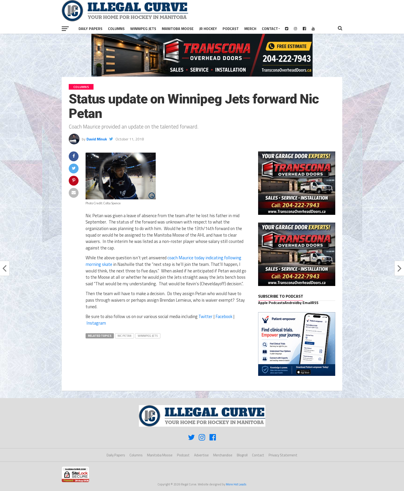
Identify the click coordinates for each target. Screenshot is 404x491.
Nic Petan (124, 335)
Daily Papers (90, 28)
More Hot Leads (236, 484)
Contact (270, 28)
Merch (250, 28)
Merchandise (222, 455)
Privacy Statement (283, 455)
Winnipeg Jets (143, 28)
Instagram (96, 323)
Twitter (205, 316)
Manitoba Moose (178, 28)
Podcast (231, 28)
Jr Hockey (208, 28)
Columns (116, 28)
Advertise (201, 455)
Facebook (224, 316)
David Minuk (97, 139)
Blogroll (242, 455)
